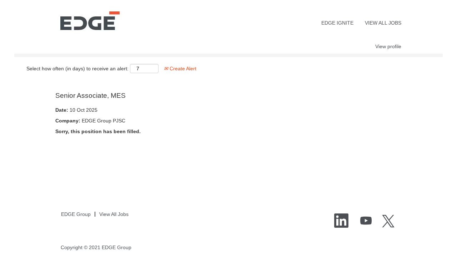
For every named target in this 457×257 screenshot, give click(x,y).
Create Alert (182, 68)
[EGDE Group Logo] (88, 21)
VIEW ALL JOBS (383, 23)
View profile (388, 46)
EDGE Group (76, 214)
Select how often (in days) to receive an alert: (77, 68)
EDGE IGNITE (337, 23)
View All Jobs (114, 214)
